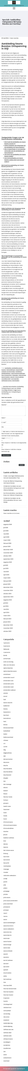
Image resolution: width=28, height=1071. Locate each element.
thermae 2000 (7, 985)
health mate (7, 806)
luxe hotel (6, 857)
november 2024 (8, 590)
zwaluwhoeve (7, 1058)
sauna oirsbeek (7, 951)
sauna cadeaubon (8, 929)
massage (6, 869)
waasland (6, 1020)
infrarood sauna (8, 822)
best (4, 721)
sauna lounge (7, 945)
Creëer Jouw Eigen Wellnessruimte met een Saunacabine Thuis (13, 477)
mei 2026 (6, 534)
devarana (6, 762)
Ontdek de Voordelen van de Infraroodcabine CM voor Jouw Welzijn (12, 500)
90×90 (5, 655)
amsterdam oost (8, 680)
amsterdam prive (8, 684)
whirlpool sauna (8, 1039)
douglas (5, 778)
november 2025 (8, 553)
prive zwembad (8, 904)
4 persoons (6, 652)
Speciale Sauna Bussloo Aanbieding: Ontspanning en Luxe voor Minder (12, 387)
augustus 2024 (7, 600)
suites (5, 976)
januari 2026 (6, 546)
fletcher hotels (7, 797)
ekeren (5, 787)
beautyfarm (7, 712)
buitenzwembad (8, 737)
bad (4, 699)
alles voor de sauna (9, 665)
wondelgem (6, 1042)
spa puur (6, 963)
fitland (5, 794)
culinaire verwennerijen (8, 372)
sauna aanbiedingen (9, 923)
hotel (4, 813)
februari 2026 (7, 543)
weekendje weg (8, 1023)
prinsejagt (6, 891)
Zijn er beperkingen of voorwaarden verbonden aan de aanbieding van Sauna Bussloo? (14, 151)
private (5, 894)
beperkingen (19, 370)
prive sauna (6, 897)
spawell (5, 970)
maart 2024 (6, 615)
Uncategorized (7, 1004)
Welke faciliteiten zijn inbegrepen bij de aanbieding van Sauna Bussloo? (14, 146)
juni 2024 (6, 606)
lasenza (5, 847)
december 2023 (8, 625)
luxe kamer (6, 860)
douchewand (7, 775)
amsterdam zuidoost (9, 690)
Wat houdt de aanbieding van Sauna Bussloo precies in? (15, 143)
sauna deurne (7, 935)
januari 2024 (7, 622)
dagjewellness (7, 753)
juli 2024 (5, 603)
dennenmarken (8, 759)
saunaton (6, 957)
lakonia (5, 844)
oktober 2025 (7, 556)
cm (4, 743)
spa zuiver (6, 967)
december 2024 (8, 587)
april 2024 (6, 612)
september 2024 (8, 597)
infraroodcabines (8, 828)
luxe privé (6, 863)
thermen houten (8, 995)
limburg (5, 853)
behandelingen (10, 370)
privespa (6, 910)
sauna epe (6, 938)
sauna (5, 919)
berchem (6, 715)
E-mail (3, 422)
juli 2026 (5, 527)
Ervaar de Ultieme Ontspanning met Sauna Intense (12, 482)
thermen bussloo (8, 992)
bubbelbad (6, 731)
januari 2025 (6, 584)
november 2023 (8, 628)
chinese (5, 740)
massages (15, 375)
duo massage (7, 784)
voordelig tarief (5, 379)
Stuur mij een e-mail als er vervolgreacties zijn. (13, 444)
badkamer (6, 706)
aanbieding (8, 368)
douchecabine (7, 769)
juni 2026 (5, 531)
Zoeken (6, 462)
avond (5, 696)
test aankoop (7, 979)
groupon (5, 803)
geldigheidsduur (6, 373)
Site (2, 427)
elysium (5, 791)
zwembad (6, 1061)
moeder (5, 872)
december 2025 (8, 549)
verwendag (6, 1014)
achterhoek (6, 658)
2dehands (6, 649)
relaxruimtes (22, 375)
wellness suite (7, 1036)
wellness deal (7, 1033)
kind (4, 841)
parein (5, 882)
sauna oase (6, 948)
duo (4, 781)
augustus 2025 (7, 562)
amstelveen (6, 674)
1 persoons (6, 643)
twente (5, 1001)
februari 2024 (7, 619)
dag (4, 750)
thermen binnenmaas (9, 989)
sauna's (12, 377)
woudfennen (7, 1048)
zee (4, 1051)
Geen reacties (14, 38)
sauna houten (7, 941)
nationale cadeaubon (9, 875)
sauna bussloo (5, 377)
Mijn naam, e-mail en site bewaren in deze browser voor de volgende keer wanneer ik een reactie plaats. (12, 434)
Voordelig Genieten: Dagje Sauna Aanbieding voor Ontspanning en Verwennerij (11, 392)
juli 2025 (5, 565)
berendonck (7, 718)
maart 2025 (6, 578)
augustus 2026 (7, 524)
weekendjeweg (7, 1026)
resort (5, 913)
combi (5, 746)
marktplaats (7, 866)
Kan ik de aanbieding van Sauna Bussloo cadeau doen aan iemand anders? (14, 160)
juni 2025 (5, 568)
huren (5, 819)
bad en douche (7, 702)
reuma (5, 916)
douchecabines (7, 772)
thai (4, 982)
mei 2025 (6, 571)
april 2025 (6, 575)
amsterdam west (8, 687)
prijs (4, 885)
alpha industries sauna (10, 671)
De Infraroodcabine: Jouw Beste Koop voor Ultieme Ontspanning (12, 494)
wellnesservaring (6, 380)
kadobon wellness (8, 838)
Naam (3, 418)
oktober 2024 (7, 593)
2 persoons (6, 646)
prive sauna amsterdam (10, 901)
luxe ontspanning (6, 375)
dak (4, 756)
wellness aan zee (8, 1029)
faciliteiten (19, 372)
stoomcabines (19, 377)
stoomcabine (7, 973)
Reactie (4, 405)
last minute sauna (8, 850)
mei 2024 (6, 609)
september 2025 (8, 559)
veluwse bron (7, 1007)
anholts (5, 693)
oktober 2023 (7, 631)
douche (5, 765)
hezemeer (6, 809)
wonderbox (6, 1045)
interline (5, 831)
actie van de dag (8, 662)
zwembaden (15, 380)
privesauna (6, 907)
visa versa (6, 1017)
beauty (5, 709)
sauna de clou (7, 932)
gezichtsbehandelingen (18, 373)
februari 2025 (7, 581)
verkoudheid (7, 1011)
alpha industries (8, 668)
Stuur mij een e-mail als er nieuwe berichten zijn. (11, 450)
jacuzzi (5, 835)
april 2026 (6, 537)
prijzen (5, 888)
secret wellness (8, 960)
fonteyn (5, 800)
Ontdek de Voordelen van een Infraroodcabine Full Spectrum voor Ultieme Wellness (13, 488)
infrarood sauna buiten (10, 825)
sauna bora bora (8, 926)
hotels (5, 816)
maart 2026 (6, 540)
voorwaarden (15, 379)
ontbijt (5, 879)
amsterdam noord (8, 677)
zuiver (5, 1055)
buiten (5, 734)
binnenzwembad (8, 728)
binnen (5, 724)
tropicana (6, 998)
